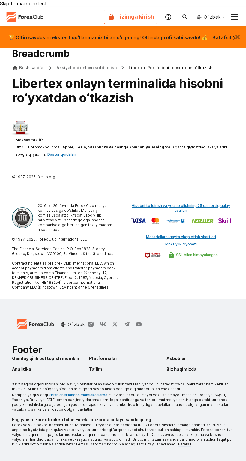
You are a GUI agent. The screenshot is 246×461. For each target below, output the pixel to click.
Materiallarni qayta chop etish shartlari (181, 237)
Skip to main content (23, 4)
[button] (234, 17)
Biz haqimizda (181, 369)
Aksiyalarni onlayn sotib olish (86, 67)
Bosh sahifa (31, 67)
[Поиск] (185, 16)
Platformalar (103, 358)
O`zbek (212, 16)
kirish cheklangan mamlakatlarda (78, 395)
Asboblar (176, 358)
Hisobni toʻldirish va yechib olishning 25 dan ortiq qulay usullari (181, 208)
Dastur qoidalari (61, 154)
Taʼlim (95, 369)
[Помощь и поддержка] (168, 16)
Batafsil (221, 37)
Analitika (21, 369)
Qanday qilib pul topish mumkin (45, 358)
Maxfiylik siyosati (181, 244)
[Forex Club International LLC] (25, 16)
